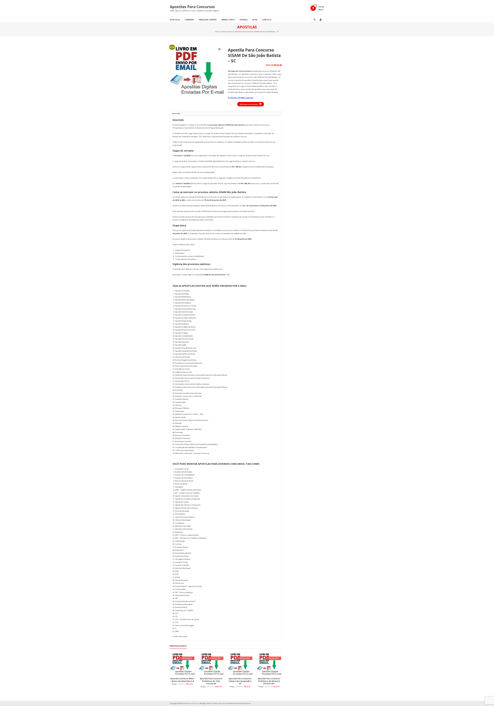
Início (217, 31)
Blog (254, 19)
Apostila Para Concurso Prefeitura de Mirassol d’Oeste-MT (269, 681)
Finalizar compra (208, 19)
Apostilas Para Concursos (192, 6)
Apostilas (175, 19)
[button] (219, 49)
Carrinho (189, 19)
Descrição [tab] (176, 113)
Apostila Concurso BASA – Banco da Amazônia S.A (182, 679)
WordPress (247, 703)
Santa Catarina (227, 31)
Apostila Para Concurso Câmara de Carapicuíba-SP (240, 681)
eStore (220, 703)
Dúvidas (244, 19)
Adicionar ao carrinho (249, 104)
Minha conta (228, 19)
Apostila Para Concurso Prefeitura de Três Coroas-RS (211, 681)
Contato (266, 19)
